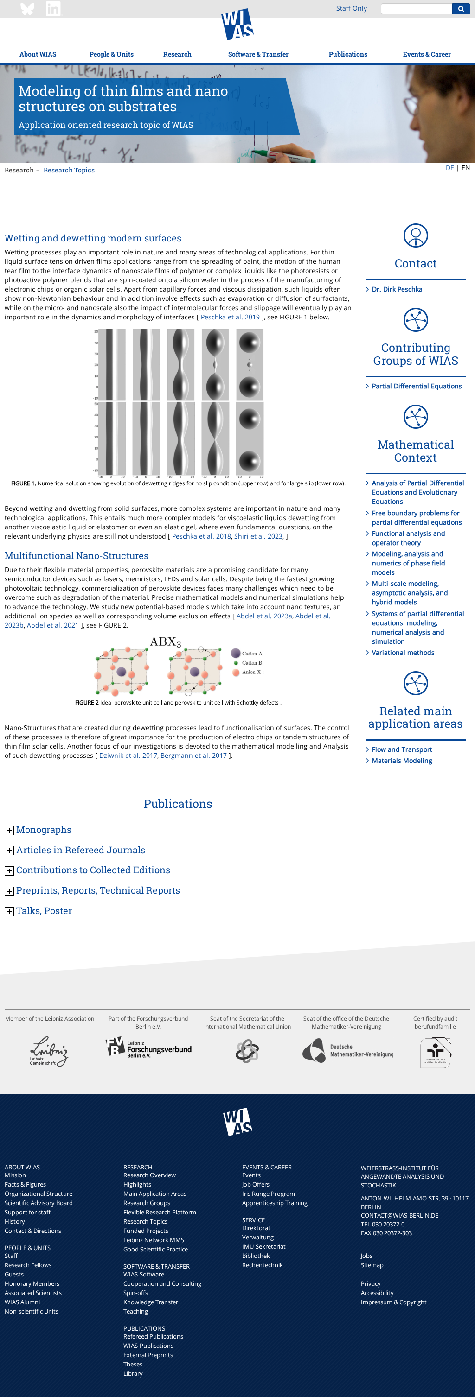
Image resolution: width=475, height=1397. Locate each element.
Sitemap (372, 1265)
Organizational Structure (38, 1193)
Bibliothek (256, 1255)
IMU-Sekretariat (264, 1246)
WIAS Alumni (22, 1302)
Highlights (137, 1184)
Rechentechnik (262, 1265)
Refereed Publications (153, 1336)
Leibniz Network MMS (153, 1240)
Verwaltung (258, 1237)
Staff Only (351, 8)
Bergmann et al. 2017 (193, 755)
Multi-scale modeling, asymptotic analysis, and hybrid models (410, 592)
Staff (11, 1255)
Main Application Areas (154, 1193)
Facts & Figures (25, 1184)
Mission (15, 1175)
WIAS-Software (143, 1274)
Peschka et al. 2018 (201, 536)
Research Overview (149, 1175)
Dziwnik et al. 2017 (128, 755)
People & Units (112, 54)
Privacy (371, 1283)
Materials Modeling (402, 760)
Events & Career (427, 54)
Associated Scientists (33, 1293)
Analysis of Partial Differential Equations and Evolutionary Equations (418, 492)
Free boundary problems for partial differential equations (417, 517)
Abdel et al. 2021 (53, 625)
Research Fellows (28, 1265)
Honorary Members (32, 1283)
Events (251, 1175)
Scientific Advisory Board (39, 1203)
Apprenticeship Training (275, 1203)
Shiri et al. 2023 (258, 536)
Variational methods (403, 652)
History (15, 1221)
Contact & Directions (33, 1230)
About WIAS (37, 54)
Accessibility (377, 1293)
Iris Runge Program (268, 1193)
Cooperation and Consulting (162, 1283)
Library (133, 1373)
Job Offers (256, 1184)
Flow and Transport (402, 749)
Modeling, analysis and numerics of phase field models (408, 563)
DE (450, 167)
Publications (348, 54)
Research (177, 54)
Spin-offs (135, 1293)
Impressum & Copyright (394, 1302)
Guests (14, 1274)
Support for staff (28, 1212)
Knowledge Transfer (150, 1302)
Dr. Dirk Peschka (397, 289)
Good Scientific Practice (155, 1249)
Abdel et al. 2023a (264, 615)
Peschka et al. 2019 (230, 316)
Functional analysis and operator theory (408, 538)
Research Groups (146, 1203)
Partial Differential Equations (417, 385)
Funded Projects (145, 1230)
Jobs (366, 1255)
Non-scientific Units (31, 1311)
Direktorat (256, 1228)
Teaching (135, 1311)
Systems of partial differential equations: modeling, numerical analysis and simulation (418, 627)
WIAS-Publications (148, 1345)
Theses (132, 1364)
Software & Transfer (258, 54)
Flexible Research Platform (159, 1212)
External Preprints (148, 1355)
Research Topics (69, 169)
